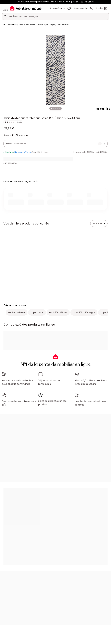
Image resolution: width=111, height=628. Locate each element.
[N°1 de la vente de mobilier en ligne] (26, 8)
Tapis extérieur (63, 25)
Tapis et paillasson (26, 25)
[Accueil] (4, 25)
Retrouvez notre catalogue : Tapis (20, 181)
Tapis (52, 25)
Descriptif (8, 135)
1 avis (19, 122)
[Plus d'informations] (106, 152)
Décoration (12, 25)
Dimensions (22, 135)
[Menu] (5, 7)
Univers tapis (42, 25)
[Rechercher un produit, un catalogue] (5, 16)
